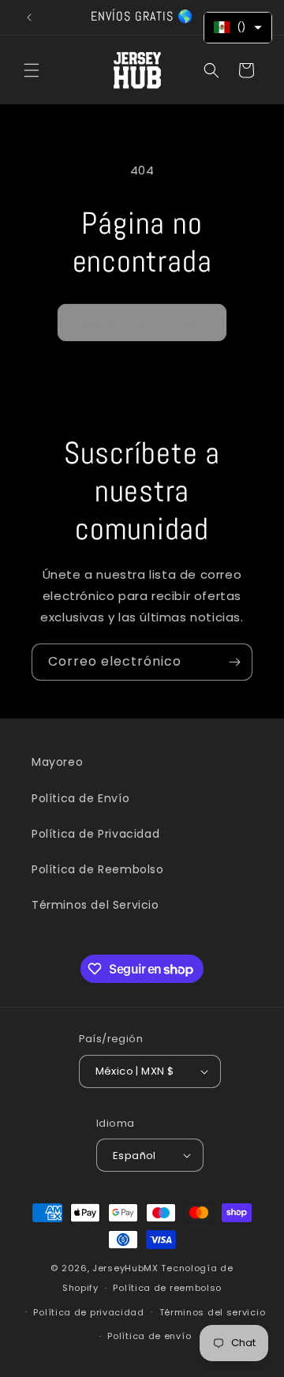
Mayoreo (57, 762)
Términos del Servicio (95, 905)
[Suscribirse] (234, 662)
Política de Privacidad (95, 834)
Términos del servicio (212, 1312)
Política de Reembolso (98, 869)
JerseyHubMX (125, 1268)
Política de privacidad (88, 1312)
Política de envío (149, 1336)
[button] (31, 70)
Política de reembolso (167, 1287)
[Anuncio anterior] (29, 17)
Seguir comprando (142, 322)
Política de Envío (80, 798)
